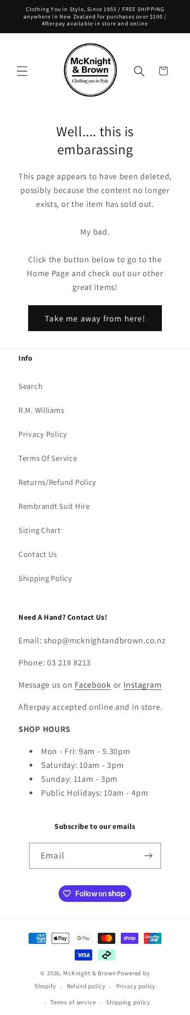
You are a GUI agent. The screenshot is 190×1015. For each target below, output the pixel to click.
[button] (22, 71)
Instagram (142, 684)
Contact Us (37, 554)
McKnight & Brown (89, 973)
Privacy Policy (42, 434)
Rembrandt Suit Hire (54, 506)
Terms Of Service (47, 458)
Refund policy (86, 986)
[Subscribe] (148, 856)
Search (30, 386)
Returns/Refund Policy (57, 482)
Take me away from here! (95, 318)
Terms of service (72, 1002)
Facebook (93, 684)
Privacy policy (136, 986)
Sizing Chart (39, 530)
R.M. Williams (41, 410)
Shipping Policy (45, 578)
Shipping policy (128, 1002)
